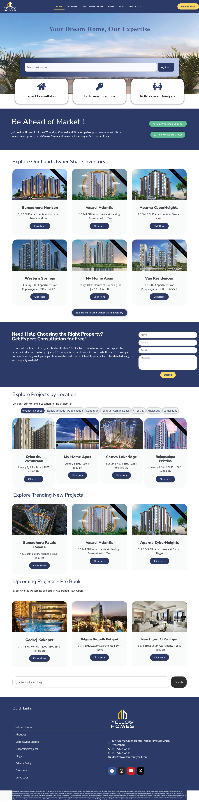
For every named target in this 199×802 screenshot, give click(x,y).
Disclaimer (22, 770)
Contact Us (135, 6)
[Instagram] (121, 771)
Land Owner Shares (92, 6)
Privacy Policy (23, 763)
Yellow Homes (24, 727)
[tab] (33, 410)
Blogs (111, 6)
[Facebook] (112, 771)
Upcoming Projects (27, 749)
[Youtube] (131, 771)
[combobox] (91, 67)
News (121, 6)
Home (59, 6)
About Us (72, 6)
